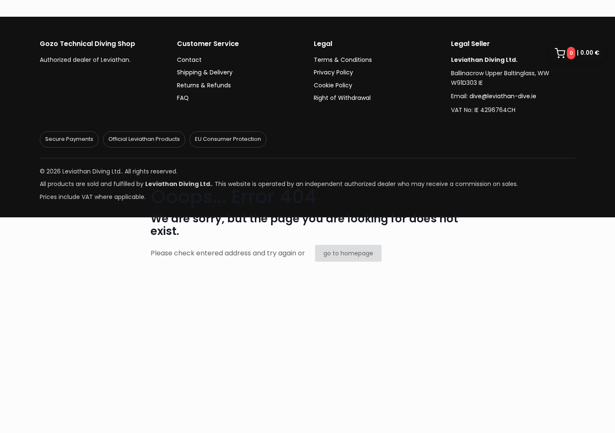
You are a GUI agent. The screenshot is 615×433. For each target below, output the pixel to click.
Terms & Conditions (343, 60)
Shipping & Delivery (205, 72)
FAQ (183, 98)
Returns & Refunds (204, 85)
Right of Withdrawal (342, 98)
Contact (189, 60)
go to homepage (348, 253)
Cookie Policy (333, 85)
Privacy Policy (333, 72)
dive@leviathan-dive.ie (502, 96)
